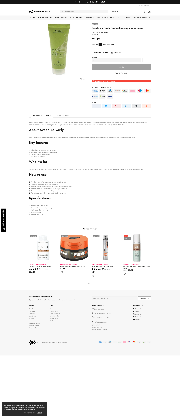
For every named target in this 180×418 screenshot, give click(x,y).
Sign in (147, 6)
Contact (52, 321)
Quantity (95, 57)
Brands (31, 309)
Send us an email (99, 309)
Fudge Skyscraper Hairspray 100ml (102, 266)
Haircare (31, 321)
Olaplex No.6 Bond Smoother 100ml (40, 266)
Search (115, 12)
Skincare (31, 318)
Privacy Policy (54, 311)
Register (140, 6)
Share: (94, 102)
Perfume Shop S (39, 11)
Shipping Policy (54, 316)
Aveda (99, 35)
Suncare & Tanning (34, 323)
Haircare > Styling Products (37, 264)
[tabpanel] (43, 258)
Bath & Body (33, 316)
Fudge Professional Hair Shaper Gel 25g (72, 266)
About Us (53, 309)
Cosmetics (32, 314)
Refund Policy (54, 318)
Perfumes (32, 311)
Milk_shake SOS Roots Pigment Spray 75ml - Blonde (136, 267)
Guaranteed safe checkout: (102, 87)
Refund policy (33, 328)
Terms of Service (34, 325)
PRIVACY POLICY (29, 413)
